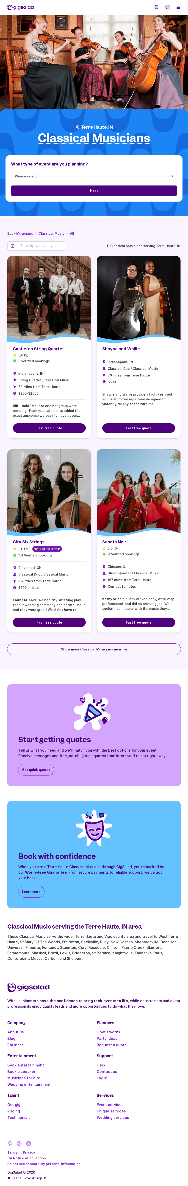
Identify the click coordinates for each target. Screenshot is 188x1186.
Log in (102, 1078)
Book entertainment (25, 1065)
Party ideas (107, 1038)
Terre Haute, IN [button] (97, 127)
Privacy (29, 1152)
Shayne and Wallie (121, 348)
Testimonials (18, 1117)
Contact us (107, 1071)
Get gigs (14, 1104)
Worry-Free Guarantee (46, 872)
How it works (108, 1032)
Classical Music (51, 233)
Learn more (31, 892)
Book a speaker (21, 1071)
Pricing (13, 1111)
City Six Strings (28, 541)
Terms (12, 1152)
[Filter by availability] (42, 246)
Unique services (111, 1111)
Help (101, 1065)
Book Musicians (20, 233)
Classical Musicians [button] (94, 138)
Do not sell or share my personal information (43, 1164)
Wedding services (113, 1117)
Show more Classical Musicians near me (94, 649)
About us (15, 1032)
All (72, 233)
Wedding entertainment (29, 1084)
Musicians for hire (23, 1078)
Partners (15, 1045)
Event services (110, 1104)
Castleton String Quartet (38, 348)
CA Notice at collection (26, 1158)
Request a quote (112, 1045)
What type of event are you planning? (49, 164)
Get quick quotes (36, 770)
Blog (11, 1038)
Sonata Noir (114, 541)
